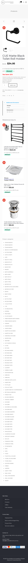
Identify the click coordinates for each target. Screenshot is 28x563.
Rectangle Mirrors (10, 392)
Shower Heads (9, 414)
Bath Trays (8, 279)
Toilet (6, 453)
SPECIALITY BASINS (9, 436)
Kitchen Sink (8, 353)
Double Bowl (9, 308)
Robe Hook (8, 394)
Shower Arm (8, 409)
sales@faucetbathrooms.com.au (10, 540)
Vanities (7, 468)
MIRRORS (7, 377)
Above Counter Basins (11, 249)
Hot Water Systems (10, 343)
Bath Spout (8, 276)
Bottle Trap (8, 299)
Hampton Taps (9, 333)
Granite (7, 323)
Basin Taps (8, 267)
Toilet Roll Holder (10, 456)
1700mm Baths (8, 247)
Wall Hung (8, 473)
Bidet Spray (8, 294)
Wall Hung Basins (10, 475)
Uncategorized (9, 463)
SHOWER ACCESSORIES (11, 407)
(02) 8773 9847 (5, 539)
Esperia (7, 311)
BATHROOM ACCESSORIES (11, 286)
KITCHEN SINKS (8, 355)
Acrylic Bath (8, 254)
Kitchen (7, 348)
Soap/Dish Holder (10, 434)
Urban (7, 465)
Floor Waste (8, 316)
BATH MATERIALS (9, 272)
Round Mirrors (9, 397)
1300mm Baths (9, 242)
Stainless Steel (9, 441)
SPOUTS (7, 438)
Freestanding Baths (10, 321)
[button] (23, 27)
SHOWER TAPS (8, 421)
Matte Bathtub (9, 372)
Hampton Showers (10, 330)
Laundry (7, 367)
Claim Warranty (8, 507)
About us (7, 499)
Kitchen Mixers (9, 350)
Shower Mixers (9, 419)
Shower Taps (8, 424)
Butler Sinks (8, 301)
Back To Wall (8, 259)
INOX (19, 560)
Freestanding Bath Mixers (12, 318)
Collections (8, 303)
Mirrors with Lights (10, 380)
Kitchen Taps (8, 360)
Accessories (20, 90)
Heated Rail (8, 338)
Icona (6, 345)
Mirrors (7, 375)
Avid (6, 257)
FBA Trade (7, 313)
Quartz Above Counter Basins (13, 389)
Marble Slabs (9, 370)
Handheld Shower (10, 335)
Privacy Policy (8, 523)
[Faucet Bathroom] (7, 2)
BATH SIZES (8, 274)
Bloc (6, 296)
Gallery (6, 504)
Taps (6, 448)
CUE (3, 91)
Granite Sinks (8, 326)
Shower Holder (9, 416)
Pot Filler (7, 384)
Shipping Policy (8, 517)
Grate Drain (8, 328)
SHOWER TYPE (8, 429)
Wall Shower (9, 478)
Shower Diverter (10, 411)
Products (7, 502)
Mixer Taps (8, 382)
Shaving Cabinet (9, 399)
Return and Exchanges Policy (12, 520)
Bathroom (8, 284)
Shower (7, 402)
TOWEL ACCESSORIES (10, 458)
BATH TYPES (8, 281)
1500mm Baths (8, 245)
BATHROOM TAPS (9, 289)
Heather (7, 340)
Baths (6, 291)
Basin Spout (8, 262)
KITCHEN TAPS (8, 357)
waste (6, 480)
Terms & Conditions (9, 525)
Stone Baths (8, 446)
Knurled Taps (8, 362)
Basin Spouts (8, 264)
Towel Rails (8, 461)
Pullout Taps (8, 387)
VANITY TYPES (8, 470)
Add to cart (13, 85)
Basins (7, 269)
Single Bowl (8, 431)
